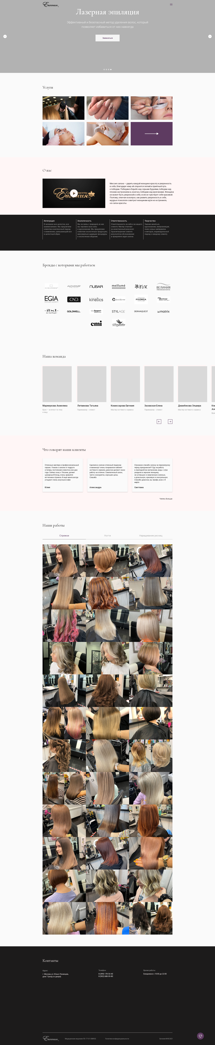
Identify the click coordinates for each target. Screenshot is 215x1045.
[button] (108, 42)
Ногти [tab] (107, 535)
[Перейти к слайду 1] (104, 69)
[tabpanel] (107, 745)
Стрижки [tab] (64, 535)
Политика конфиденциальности (117, 1039)
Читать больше (166, 499)
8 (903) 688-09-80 (106, 976)
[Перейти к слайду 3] (108, 69)
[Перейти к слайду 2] (106, 69)
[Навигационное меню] (171, 4)
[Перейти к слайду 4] (110, 69)
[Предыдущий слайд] (5, 36)
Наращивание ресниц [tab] (150, 535)
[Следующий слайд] (210, 36)
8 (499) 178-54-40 (106, 974)
